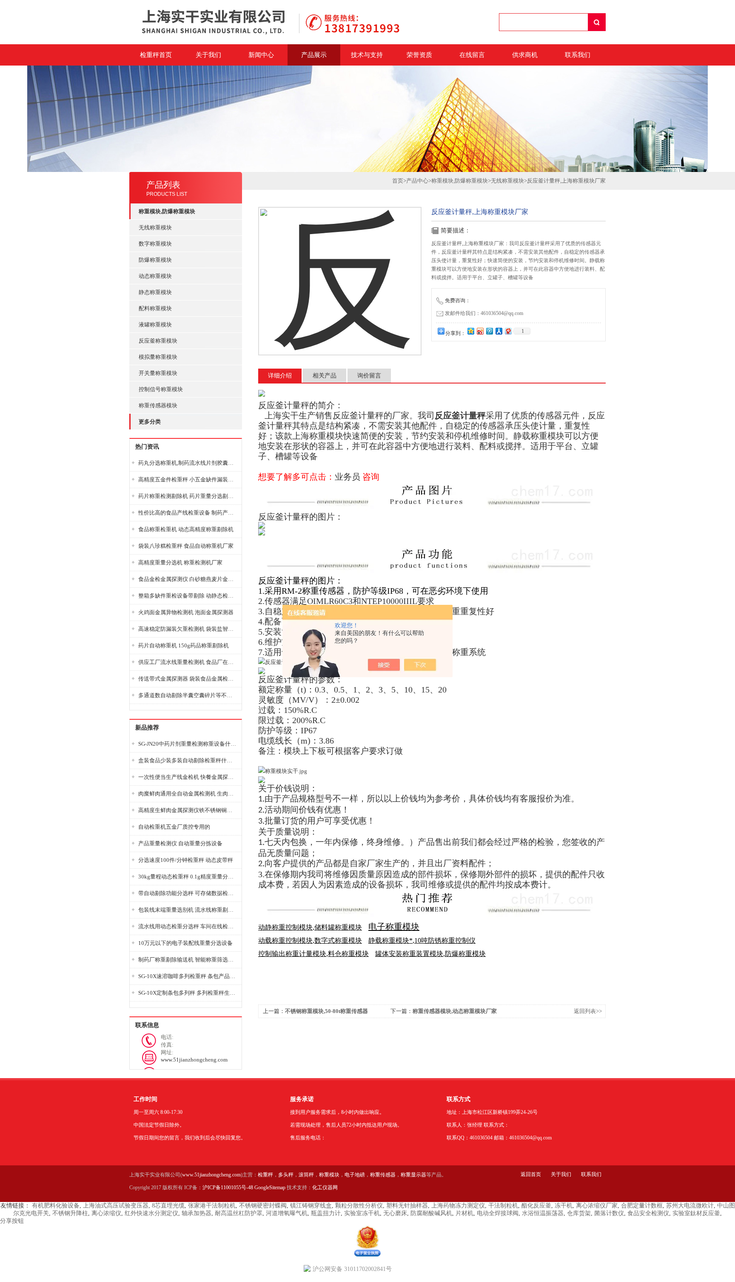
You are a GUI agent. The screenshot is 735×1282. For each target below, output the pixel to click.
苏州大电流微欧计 (690, 1205)
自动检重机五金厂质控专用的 (174, 827)
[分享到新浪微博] (479, 331)
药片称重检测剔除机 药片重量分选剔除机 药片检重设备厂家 (187, 496)
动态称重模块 (155, 276)
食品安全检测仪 (648, 1213)
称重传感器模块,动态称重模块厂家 (455, 1011)
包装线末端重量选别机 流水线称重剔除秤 (187, 910)
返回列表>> (588, 1011)
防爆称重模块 (155, 260)
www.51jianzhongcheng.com (211, 1175)
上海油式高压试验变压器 (115, 1205)
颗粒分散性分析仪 (359, 1205)
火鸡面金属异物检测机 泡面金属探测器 (186, 612)
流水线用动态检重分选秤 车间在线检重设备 (187, 926)
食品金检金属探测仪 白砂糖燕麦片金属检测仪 (187, 579)
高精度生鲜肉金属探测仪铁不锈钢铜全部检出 (187, 810)
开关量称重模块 (158, 373)
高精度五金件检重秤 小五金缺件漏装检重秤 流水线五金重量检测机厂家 (187, 479)
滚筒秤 (306, 1175)
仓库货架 (579, 1213)
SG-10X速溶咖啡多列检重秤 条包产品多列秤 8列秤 (187, 976)
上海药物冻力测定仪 (458, 1205)
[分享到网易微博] (508, 331)
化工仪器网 (325, 1187)
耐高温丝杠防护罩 (238, 1213)
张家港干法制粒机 (212, 1205)
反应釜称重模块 (158, 341)
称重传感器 (383, 1175)
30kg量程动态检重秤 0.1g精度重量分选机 (187, 876)
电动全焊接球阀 (497, 1213)
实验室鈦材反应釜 (696, 1213)
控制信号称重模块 (161, 389)
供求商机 (525, 55)
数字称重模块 (155, 243)
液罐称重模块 (155, 324)
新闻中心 (261, 55)
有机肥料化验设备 (56, 1205)
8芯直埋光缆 (168, 1205)
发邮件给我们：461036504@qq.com (484, 313)
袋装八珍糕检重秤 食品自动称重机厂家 (186, 546)
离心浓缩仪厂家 (597, 1205)
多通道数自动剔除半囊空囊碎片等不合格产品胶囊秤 (187, 695)
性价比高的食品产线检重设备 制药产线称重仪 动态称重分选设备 (187, 512)
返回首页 (531, 1174)
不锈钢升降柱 (70, 1213)
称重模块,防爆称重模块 (459, 180)
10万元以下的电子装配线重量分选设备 (185, 943)
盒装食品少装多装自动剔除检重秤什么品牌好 (187, 760)
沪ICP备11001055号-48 (227, 1187)
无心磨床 (395, 1213)
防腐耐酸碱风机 (431, 1213)
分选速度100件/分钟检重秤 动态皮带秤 (185, 860)
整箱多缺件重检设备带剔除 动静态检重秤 (187, 595)
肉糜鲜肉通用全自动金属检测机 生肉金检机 (187, 793)
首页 (397, 180)
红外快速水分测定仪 (151, 1213)
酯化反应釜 (536, 1205)
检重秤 (265, 1175)
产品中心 (417, 180)
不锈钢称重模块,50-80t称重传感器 (326, 1011)
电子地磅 (355, 1175)
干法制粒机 (503, 1205)
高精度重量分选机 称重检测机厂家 (180, 562)
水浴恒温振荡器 (543, 1213)
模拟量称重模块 (158, 357)
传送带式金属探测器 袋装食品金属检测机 (187, 678)
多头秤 (285, 1175)
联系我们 (577, 55)
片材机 (464, 1213)
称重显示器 (413, 1175)
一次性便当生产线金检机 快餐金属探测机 (187, 777)
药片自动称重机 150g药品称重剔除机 (183, 645)
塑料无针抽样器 (407, 1205)
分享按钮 (12, 1221)
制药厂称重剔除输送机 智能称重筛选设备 (187, 959)
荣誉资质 (419, 55)
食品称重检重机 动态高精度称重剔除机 (186, 529)
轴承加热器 (196, 1213)
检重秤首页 (156, 55)
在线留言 (472, 55)
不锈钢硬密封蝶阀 (263, 1205)
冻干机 (564, 1205)
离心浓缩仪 (106, 1213)
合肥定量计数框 (642, 1205)
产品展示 (314, 55)
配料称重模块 (155, 308)
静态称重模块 (155, 292)
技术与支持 (367, 55)
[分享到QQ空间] (470, 331)
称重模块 (329, 1175)
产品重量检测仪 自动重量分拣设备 (180, 843)
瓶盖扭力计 (326, 1213)
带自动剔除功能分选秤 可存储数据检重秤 (187, 893)
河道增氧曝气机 (287, 1213)
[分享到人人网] (498, 331)
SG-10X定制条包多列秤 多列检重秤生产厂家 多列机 (187, 993)
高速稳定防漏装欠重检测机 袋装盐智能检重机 (187, 629)
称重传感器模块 (158, 405)
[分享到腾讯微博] (489, 331)
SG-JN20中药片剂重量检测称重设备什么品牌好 (187, 744)
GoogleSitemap (269, 1187)
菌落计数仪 (609, 1213)
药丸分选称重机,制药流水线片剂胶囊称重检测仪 (187, 463)
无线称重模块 (155, 227)
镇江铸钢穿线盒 (311, 1205)
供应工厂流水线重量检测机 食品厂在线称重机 (187, 662)
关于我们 (208, 55)
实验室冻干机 (362, 1213)
